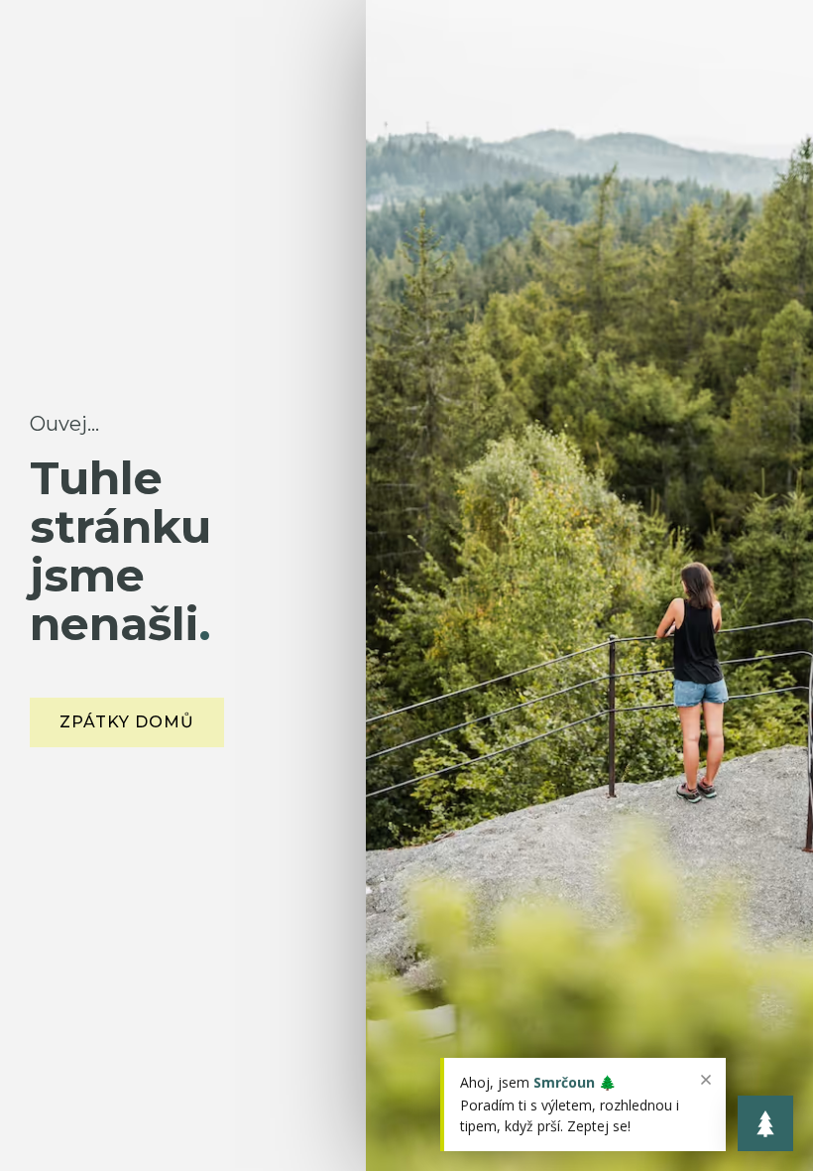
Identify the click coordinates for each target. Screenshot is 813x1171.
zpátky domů (126, 722)
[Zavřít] (706, 1080)
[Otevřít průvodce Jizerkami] (765, 1123)
